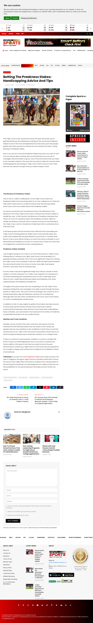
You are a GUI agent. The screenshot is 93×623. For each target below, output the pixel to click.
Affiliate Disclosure (9, 576)
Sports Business (75, 537)
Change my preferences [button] (29, 18)
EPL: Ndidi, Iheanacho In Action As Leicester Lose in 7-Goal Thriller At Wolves (17, 399)
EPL (52, 65)
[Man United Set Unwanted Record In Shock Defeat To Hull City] (70, 168)
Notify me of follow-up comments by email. (22, 511)
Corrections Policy (9, 573)
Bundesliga (72, 65)
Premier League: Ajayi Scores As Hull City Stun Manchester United (83, 208)
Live (74, 50)
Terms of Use (7, 559)
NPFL (36, 65)
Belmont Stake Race (10, 377)
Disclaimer (6, 565)
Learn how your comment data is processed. (42, 528)
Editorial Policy (7, 570)
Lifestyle (51, 537)
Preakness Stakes (46, 377)
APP (22, 34)
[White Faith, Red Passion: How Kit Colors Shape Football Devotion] (51, 439)
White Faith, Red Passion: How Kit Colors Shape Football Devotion (51, 449)
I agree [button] (7, 18)
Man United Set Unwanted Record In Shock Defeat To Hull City (83, 168)
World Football (47, 50)
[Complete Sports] (12, 42)
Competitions (66, 50)
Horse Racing (23, 377)
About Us (6, 550)
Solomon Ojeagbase (22, 412)
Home (12, 50)
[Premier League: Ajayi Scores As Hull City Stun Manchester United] (70, 208)
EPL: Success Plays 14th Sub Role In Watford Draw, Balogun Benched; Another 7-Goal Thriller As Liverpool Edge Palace (46, 400)
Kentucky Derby (34, 377)
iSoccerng (61, 537)
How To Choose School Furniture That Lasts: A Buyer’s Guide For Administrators (11, 449)
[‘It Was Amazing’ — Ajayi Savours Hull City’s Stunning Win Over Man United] (70, 181)
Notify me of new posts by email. (18, 515)
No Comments (21, 85)
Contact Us (6, 553)
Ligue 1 (80, 65)
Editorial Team (7, 562)
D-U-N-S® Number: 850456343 (9, 583)
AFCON (42, 65)
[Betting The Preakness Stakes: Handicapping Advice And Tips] (31, 125)
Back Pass (7, 72)
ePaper (18, 34)
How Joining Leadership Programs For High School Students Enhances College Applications (31, 450)
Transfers (57, 50)
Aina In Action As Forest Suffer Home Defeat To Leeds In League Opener (82, 155)
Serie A (64, 65)
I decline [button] (15, 18)
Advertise (6, 556)
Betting (4, 34)
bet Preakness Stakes (32, 357)
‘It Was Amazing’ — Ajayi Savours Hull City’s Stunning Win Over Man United (83, 181)
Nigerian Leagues (34, 50)
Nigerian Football (20, 50)
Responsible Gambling (10, 579)
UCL (47, 65)
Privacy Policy (7, 568)
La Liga (57, 65)
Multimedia (81, 50)
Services (11, 34)
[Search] (90, 34)
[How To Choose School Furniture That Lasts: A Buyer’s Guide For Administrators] (12, 439)
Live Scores (5, 66)
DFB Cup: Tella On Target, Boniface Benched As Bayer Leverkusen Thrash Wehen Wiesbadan (83, 195)
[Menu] (5, 50)
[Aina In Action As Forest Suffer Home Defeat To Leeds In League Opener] (70, 153)
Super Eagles (16, 65)
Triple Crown (8, 380)
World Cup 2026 (27, 65)
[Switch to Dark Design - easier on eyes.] (87, 33)
